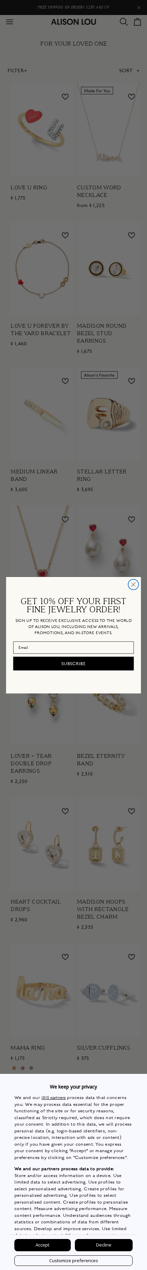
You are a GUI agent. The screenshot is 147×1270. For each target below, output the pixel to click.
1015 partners (53, 1098)
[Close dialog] (133, 584)
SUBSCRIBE (73, 663)
